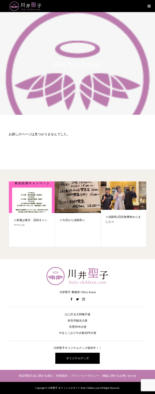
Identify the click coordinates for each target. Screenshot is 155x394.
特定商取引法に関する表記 (36, 375)
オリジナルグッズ (77, 358)
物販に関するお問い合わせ (119, 375)
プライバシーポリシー (85, 375)
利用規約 (61, 375)
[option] (32, 214)
